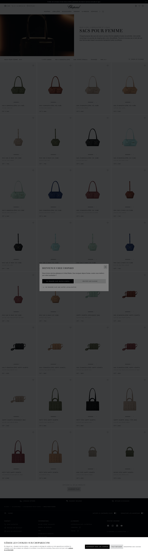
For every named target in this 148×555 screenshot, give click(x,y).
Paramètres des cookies (132, 546)
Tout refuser (116, 546)
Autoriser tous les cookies (97, 546)
